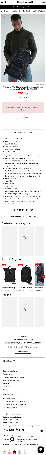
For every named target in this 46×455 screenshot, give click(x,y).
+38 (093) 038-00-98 (10, 408)
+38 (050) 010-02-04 (10, 405)
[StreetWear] (23, 2)
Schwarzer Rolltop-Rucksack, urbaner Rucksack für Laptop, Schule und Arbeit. (9, 288)
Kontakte (6, 383)
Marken (5, 365)
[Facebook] (4, 430)
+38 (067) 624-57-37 (10, 402)
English (19, 452)
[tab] (23, 132)
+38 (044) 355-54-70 (10, 398)
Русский (24, 452)
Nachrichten (7, 368)
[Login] (41, 2)
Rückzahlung (7, 374)
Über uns (8, 435)
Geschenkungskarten (10, 371)
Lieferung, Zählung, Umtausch (13, 377)
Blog (4, 389)
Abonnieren (24, 118)
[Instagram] (7, 430)
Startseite (2, 11)
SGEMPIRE (40, 85)
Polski (9, 452)
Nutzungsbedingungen (11, 380)
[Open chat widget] (41, 449)
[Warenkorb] (44, 2)
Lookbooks (6, 386)
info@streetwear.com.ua (11, 414)
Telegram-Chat (8, 411)
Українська (4, 452)
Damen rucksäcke (10, 11)
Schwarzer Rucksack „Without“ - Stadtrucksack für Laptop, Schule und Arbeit (26, 288)
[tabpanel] (23, 171)
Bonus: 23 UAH (23, 97)
